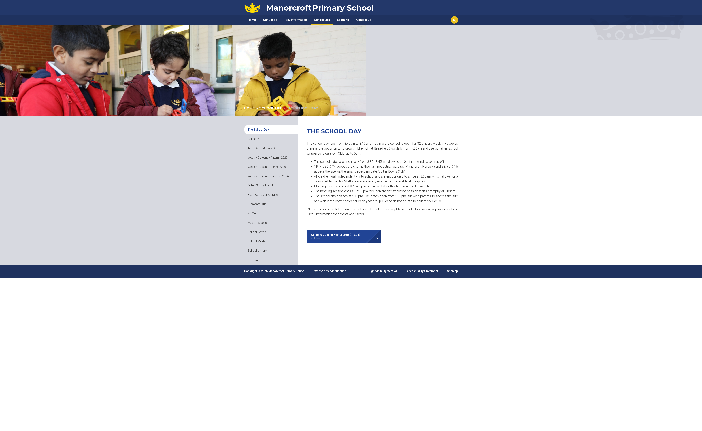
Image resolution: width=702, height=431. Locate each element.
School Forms (257, 232)
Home (249, 108)
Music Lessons (257, 222)
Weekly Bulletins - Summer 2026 (268, 176)
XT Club (252, 213)
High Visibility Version (383, 271)
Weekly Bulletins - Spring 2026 (267, 167)
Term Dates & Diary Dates (264, 148)
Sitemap (452, 271)
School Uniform (258, 250)
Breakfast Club (257, 204)
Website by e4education (330, 271)
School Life (270, 108)
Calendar (253, 139)
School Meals (256, 241)
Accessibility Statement (422, 271)
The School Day (302, 108)
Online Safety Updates (262, 185)
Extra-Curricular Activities (263, 195)
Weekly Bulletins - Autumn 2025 (268, 157)
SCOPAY (253, 260)
